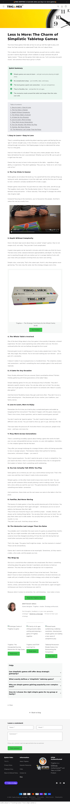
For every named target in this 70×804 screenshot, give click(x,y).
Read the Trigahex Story (35, 598)
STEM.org (54, 766)
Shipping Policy (8, 769)
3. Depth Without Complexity (20, 112)
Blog (21, 777)
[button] (3, 6)
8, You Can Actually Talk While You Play (23, 125)
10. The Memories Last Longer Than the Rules (25, 129)
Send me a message (36, 614)
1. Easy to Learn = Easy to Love (20, 107)
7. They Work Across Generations (21, 122)
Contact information (36, 799)
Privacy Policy (8, 765)
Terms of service (50, 797)
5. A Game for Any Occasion (19, 117)
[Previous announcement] (3, 2)
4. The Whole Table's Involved (20, 115)
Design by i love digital (21, 797)
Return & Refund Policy (11, 773)
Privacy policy (40, 797)
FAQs (21, 769)
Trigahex (14, 797)
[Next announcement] (67, 2)
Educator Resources (25, 765)
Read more (13, 654)
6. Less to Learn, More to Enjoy (20, 120)
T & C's (6, 761)
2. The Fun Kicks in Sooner (19, 110)
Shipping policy (59, 797)
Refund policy (32, 797)
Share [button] (11, 705)
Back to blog (36, 713)
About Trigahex (24, 761)
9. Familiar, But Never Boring (20, 127)
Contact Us (23, 773)
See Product (36, 330)
